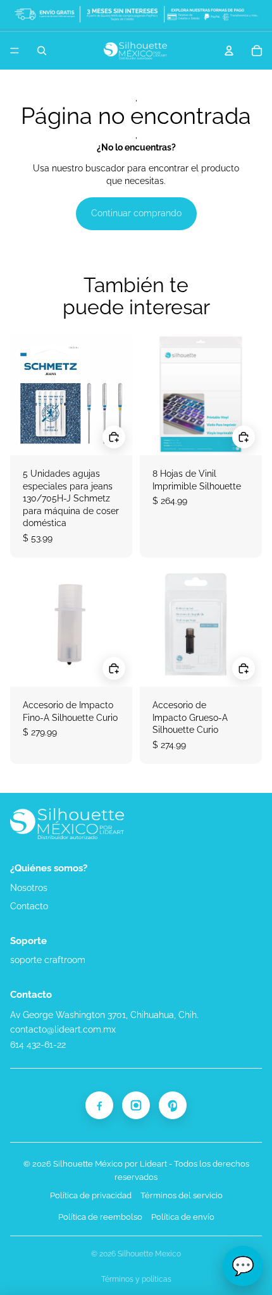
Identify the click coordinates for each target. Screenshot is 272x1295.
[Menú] (14, 50)
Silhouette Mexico (149, 1253)
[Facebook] (99, 1105)
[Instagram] (136, 1105)
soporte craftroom (47, 960)
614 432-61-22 (38, 1045)
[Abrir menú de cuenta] (229, 50)
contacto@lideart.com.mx (63, 1029)
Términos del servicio (181, 1195)
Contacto (29, 906)
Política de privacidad (91, 1195)
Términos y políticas (136, 1279)
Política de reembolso (100, 1217)
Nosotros (28, 888)
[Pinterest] (173, 1105)
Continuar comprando (136, 213)
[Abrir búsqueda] (42, 50)
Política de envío (182, 1217)
